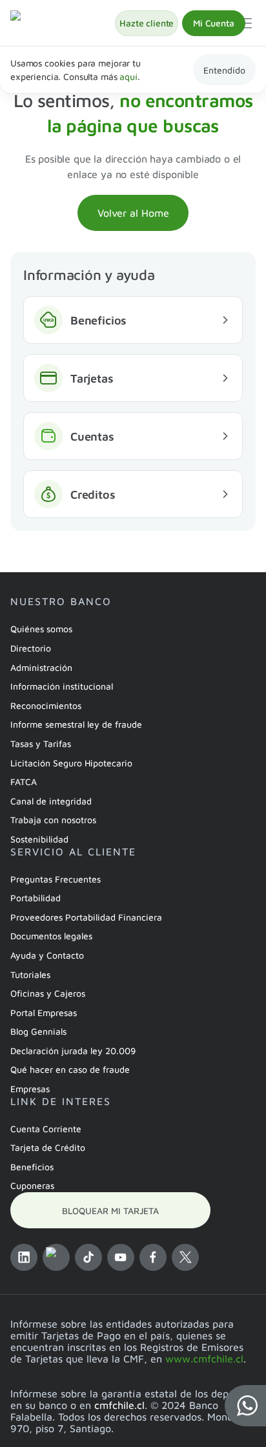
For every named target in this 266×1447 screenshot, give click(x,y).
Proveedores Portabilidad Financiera (86, 917)
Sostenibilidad (39, 838)
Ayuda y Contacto (47, 955)
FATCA (23, 781)
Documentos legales (51, 935)
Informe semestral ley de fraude (76, 724)
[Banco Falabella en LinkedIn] (23, 1257)
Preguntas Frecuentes (55, 878)
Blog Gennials (38, 1031)
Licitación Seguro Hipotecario (71, 762)
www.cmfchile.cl (204, 1358)
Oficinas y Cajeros (47, 993)
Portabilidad (35, 897)
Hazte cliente (146, 22)
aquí (128, 76)
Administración (41, 667)
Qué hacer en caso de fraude (70, 1069)
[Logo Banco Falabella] (62, 23)
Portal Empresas (43, 1012)
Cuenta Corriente (45, 1128)
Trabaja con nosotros (53, 819)
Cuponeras (32, 1185)
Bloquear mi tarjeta (110, 1210)
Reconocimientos (45, 705)
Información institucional (61, 686)
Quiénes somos (41, 628)
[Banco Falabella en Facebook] (153, 1257)
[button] (245, 1405)
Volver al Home (133, 213)
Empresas (30, 1088)
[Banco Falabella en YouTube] (120, 1257)
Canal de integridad (51, 800)
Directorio (30, 648)
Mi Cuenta (213, 22)
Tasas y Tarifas (40, 743)
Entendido (224, 70)
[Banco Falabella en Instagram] (56, 1257)
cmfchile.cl (119, 1405)
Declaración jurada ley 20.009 (73, 1050)
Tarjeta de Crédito (47, 1147)
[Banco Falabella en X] (185, 1257)
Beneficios (32, 1166)
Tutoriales (30, 974)
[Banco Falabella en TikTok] (88, 1257)
